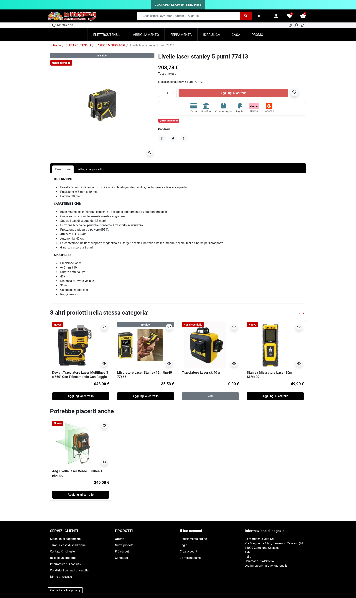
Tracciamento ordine (193, 539)
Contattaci (121, 558)
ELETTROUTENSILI (78, 45)
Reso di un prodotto (63, 558)
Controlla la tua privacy (65, 590)
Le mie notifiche (190, 558)
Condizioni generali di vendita (69, 570)
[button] (303, 16)
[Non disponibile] (205, 345)
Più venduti (122, 551)
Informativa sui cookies (65, 564)
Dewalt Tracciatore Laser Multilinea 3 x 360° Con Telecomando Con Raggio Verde (80, 376)
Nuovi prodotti (124, 545)
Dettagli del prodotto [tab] (90, 169)
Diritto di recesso (61, 576)
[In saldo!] (140, 345)
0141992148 (267, 561)
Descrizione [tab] (62, 169)
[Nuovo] (75, 345)
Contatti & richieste (62, 551)
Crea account (188, 551)
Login (183, 545)
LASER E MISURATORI (110, 45)
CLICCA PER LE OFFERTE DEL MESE (178, 4)
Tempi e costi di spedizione (67, 545)
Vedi (210, 396)
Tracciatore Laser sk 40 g (201, 372)
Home (57, 45)
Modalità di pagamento (65, 539)
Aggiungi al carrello (233, 93)
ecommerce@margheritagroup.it (266, 565)
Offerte (119, 539)
